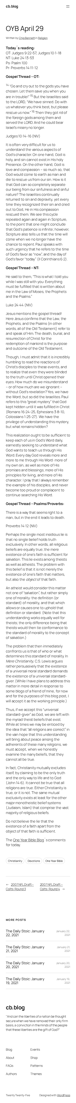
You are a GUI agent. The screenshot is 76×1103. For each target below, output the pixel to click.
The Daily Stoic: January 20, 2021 (25, 965)
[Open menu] (67, 6)
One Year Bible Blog (28, 840)
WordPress (63, 1095)
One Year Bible (54, 861)
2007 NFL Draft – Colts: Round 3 (20, 886)
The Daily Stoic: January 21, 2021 (25, 949)
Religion (43, 38)
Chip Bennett (27, 38)
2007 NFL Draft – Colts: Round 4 (51, 886)
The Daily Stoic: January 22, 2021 (25, 933)
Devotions (34, 861)
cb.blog (12, 6)
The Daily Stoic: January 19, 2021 (25, 981)
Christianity (15, 861)
